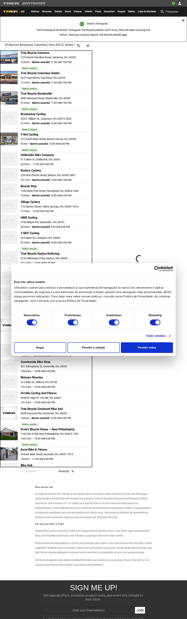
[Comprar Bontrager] (33, 3)
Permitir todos (147, 347)
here (124, 34)
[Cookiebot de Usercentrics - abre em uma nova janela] (157, 268)
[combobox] (171, 11)
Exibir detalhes (156, 336)
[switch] (73, 322)
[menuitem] (35, 11)
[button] (46, 61)
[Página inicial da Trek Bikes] (11, 3)
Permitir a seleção (93, 347)
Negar (40, 347)
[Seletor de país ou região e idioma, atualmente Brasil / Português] (173, 3)
